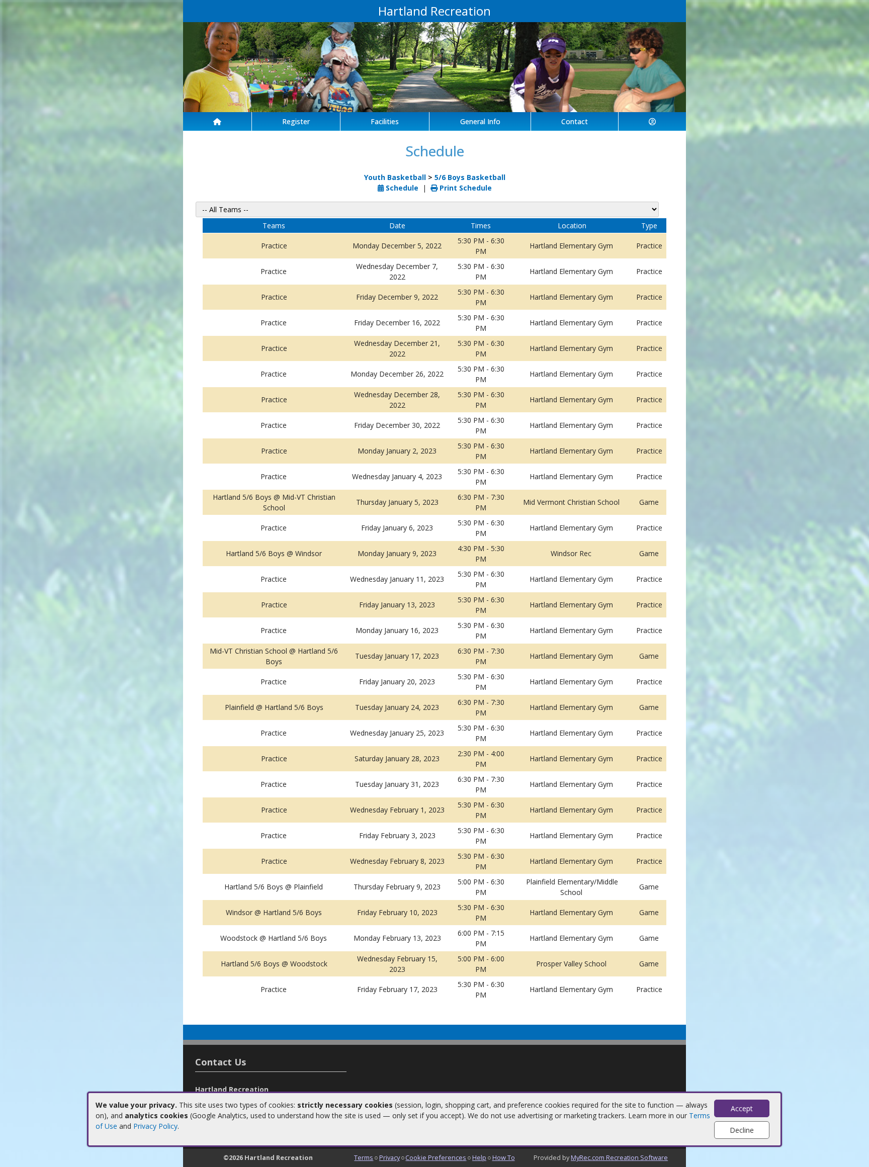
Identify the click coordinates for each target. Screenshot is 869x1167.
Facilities (385, 121)
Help (479, 1157)
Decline (742, 1130)
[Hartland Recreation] (434, 66)
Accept (742, 1108)
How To (503, 1157)
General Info (480, 121)
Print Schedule (465, 188)
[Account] (652, 121)
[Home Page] (217, 121)
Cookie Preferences (435, 1157)
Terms (363, 1157)
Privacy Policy (155, 1126)
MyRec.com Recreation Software (619, 1157)
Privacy (389, 1157)
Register (296, 121)
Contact (574, 121)
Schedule (401, 188)
